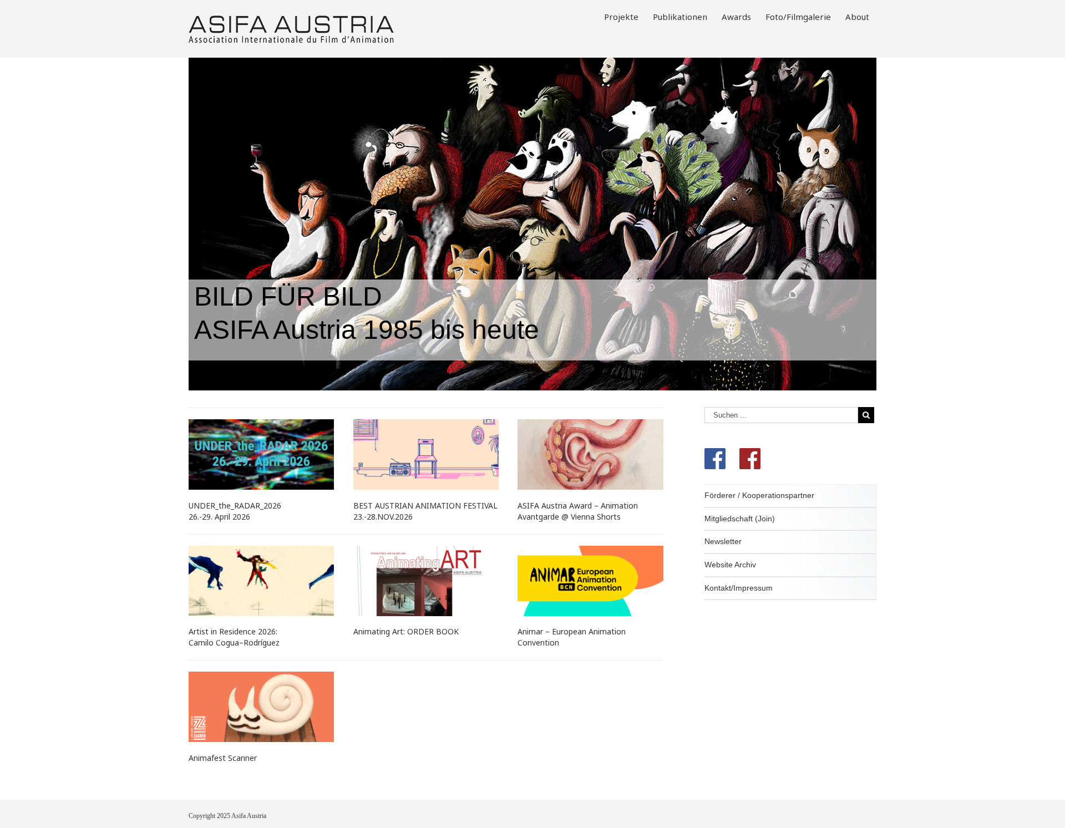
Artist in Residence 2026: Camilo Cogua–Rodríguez (234, 637)
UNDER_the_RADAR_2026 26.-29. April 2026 (235, 511)
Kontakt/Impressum (738, 587)
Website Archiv (730, 564)
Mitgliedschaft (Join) (739, 518)
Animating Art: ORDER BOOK (406, 631)
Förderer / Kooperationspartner (759, 495)
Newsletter (723, 541)
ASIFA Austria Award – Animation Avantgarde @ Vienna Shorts (578, 511)
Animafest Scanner (223, 758)
